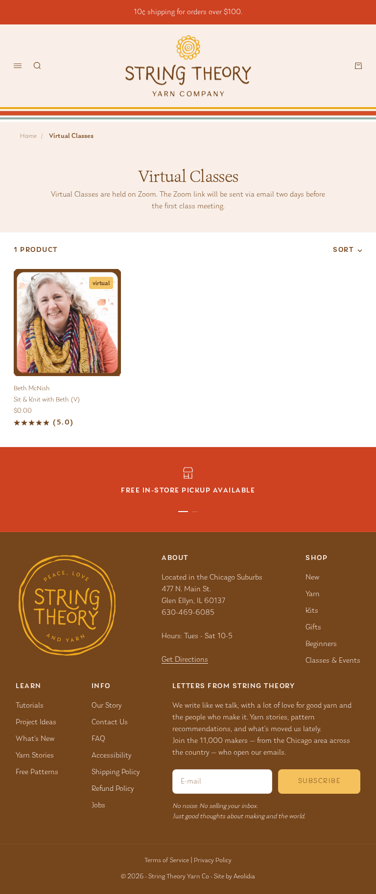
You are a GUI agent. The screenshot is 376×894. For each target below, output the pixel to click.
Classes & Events (333, 661)
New (312, 577)
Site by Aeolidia (234, 876)
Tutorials (30, 706)
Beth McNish (32, 388)
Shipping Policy (116, 772)
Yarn (313, 594)
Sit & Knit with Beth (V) (47, 400)
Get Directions (185, 660)
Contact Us (110, 722)
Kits (312, 611)
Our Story (106, 706)
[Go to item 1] (183, 511)
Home (28, 136)
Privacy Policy (213, 860)
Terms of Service (166, 860)
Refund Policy (113, 789)
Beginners (321, 644)
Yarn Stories (35, 756)
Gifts (313, 627)
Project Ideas (36, 722)
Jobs (98, 805)
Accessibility (111, 756)
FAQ (98, 739)
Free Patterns (37, 772)
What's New (35, 739)
